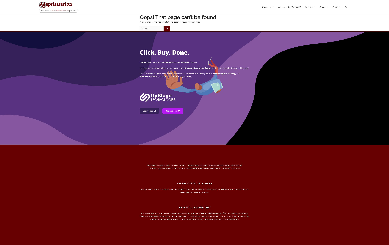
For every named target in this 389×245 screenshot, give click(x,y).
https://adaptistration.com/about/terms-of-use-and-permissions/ (217, 168)
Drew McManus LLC (166, 165)
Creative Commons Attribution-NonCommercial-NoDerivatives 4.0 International (214, 165)
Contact (336, 7)
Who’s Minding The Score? (289, 7)
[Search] (167, 28)
